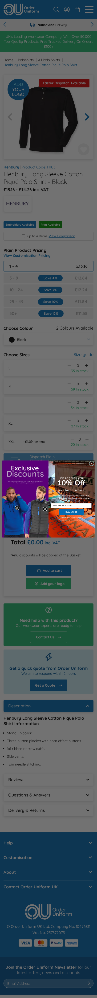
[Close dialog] (91, 463)
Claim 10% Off (71, 512)
